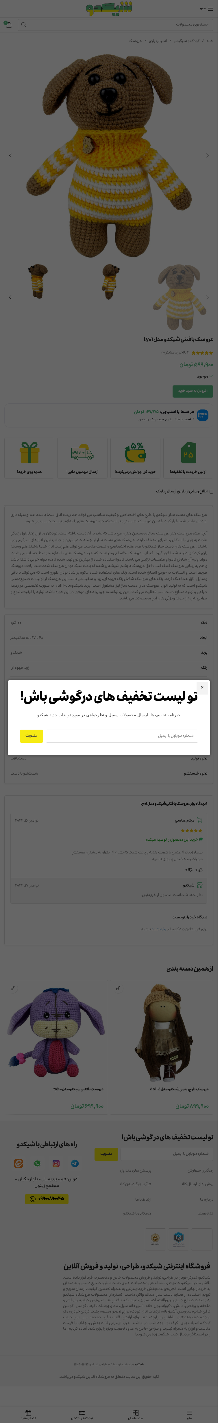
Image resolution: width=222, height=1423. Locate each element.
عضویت (31, 736)
